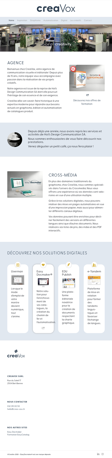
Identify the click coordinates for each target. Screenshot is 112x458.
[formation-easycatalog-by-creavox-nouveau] (87, 78)
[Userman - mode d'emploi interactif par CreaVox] (17, 279)
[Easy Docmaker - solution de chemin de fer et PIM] (43, 282)
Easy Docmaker (14, 432)
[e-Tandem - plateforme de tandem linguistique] (94, 279)
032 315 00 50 (13, 406)
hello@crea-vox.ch (16, 409)
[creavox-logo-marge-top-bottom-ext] (56, 8)
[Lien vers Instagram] (102, 454)
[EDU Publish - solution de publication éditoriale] (68, 283)
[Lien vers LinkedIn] (98, 454)
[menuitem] (11, 20)
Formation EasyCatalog (18, 435)
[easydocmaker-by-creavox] (25, 184)
